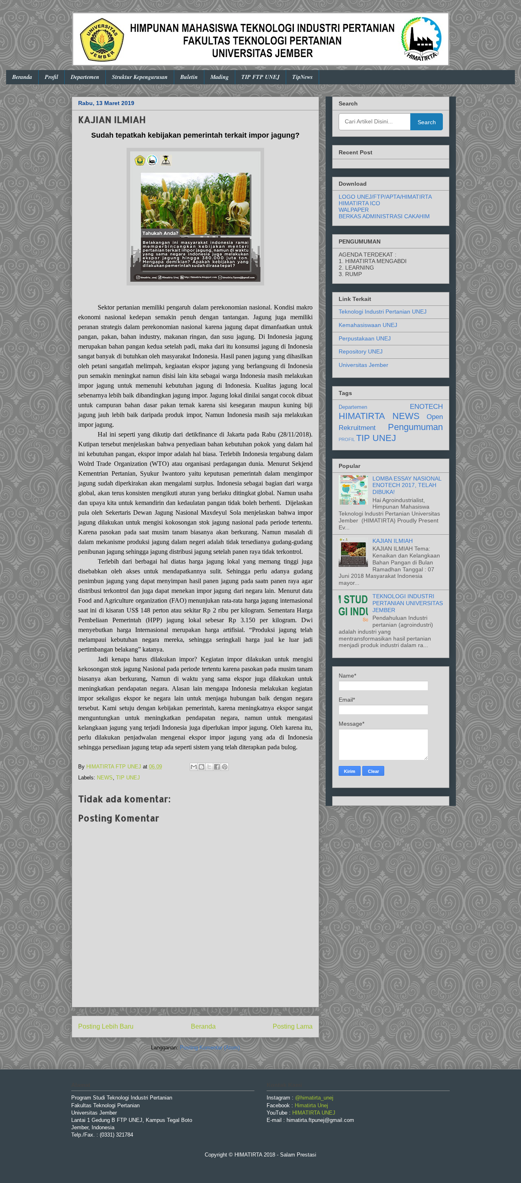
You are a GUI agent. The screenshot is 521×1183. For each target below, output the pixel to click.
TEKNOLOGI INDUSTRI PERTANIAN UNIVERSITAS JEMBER (407, 603)
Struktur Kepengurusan (140, 77)
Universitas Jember (363, 365)
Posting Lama (293, 1026)
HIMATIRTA (362, 416)
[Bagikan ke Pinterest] (225, 767)
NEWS (105, 778)
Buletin (189, 77)
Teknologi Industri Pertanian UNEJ (383, 311)
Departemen (85, 77)
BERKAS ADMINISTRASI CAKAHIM (384, 216)
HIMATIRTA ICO (359, 203)
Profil (51, 77)
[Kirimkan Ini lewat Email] (194, 767)
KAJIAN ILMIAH (392, 541)
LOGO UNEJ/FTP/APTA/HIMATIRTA (385, 196)
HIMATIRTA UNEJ (313, 1113)
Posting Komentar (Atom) (210, 1048)
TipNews (302, 77)
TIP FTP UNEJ (260, 77)
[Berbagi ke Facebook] (217, 767)
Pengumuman (415, 427)
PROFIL (347, 439)
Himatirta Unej (311, 1105)
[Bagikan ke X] (209, 767)
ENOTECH (426, 406)
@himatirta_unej (314, 1098)
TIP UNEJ (128, 778)
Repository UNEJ (361, 351)
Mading (219, 77)
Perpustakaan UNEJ (365, 338)
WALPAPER (354, 209)
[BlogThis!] (201, 767)
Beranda (22, 77)
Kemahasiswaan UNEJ (368, 325)
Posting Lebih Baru (106, 1026)
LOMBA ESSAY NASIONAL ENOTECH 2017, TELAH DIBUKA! (406, 485)
